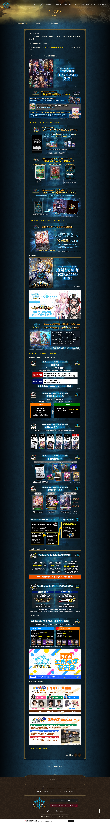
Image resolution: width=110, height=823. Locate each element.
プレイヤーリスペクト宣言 (67, 816)
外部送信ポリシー (56, 813)
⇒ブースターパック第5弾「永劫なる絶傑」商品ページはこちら (44, 122)
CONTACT (51, 779)
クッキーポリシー (64, 813)
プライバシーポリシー (46, 813)
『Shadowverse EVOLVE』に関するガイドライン (49, 816)
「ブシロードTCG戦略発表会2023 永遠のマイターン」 (57, 47)
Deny (77, 820)
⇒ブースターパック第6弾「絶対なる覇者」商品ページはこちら (44, 353)
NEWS (23, 23)
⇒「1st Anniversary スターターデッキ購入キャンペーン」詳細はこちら (46, 220)
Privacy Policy (49, 821)
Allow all (71, 820)
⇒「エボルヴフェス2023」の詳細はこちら (39, 748)
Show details (82, 820)
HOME (18, 23)
